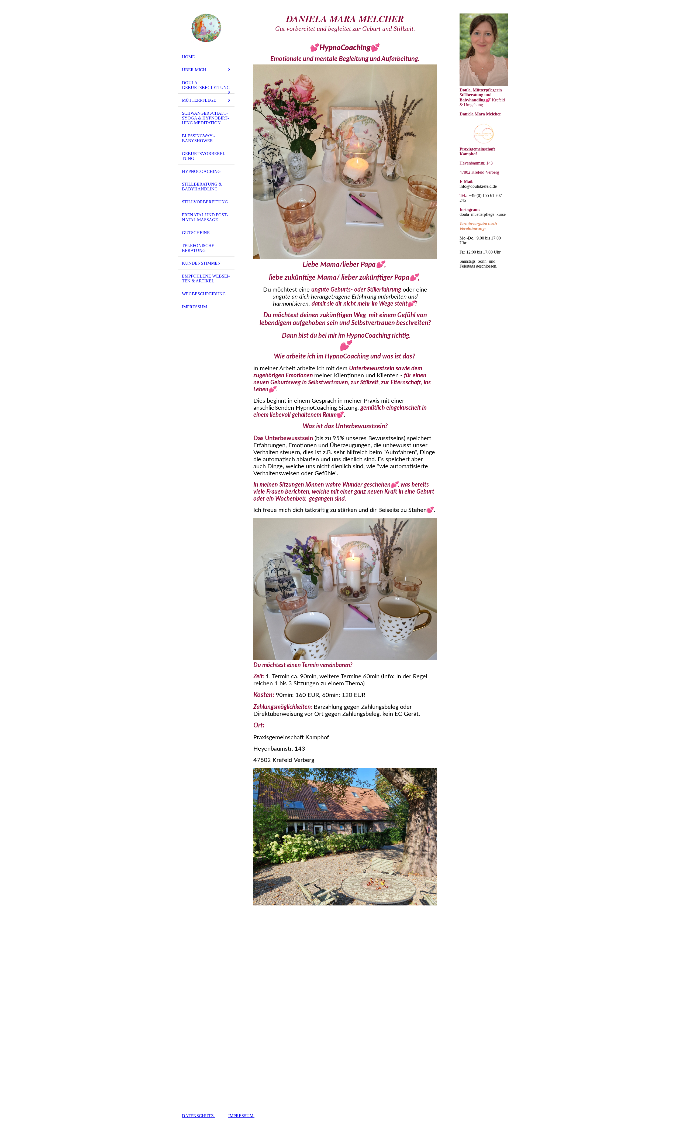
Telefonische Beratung (198, 248)
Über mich (194, 69)
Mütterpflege (199, 100)
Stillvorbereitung (205, 202)
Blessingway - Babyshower (198, 138)
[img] (206, 27)
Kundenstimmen (201, 263)
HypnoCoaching (201, 171)
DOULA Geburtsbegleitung (206, 85)
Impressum (194, 307)
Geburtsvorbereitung (203, 156)
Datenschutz (198, 1115)
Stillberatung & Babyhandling (202, 186)
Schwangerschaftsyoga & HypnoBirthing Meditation (205, 118)
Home (188, 56)
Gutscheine (196, 232)
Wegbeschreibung (204, 294)
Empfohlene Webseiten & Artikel (206, 278)
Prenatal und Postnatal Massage (205, 217)
